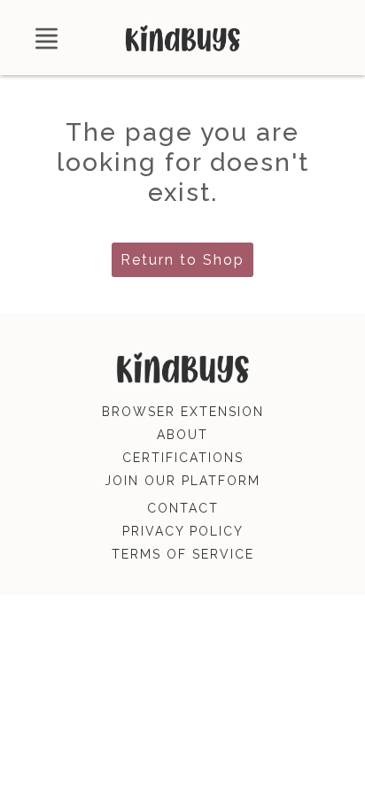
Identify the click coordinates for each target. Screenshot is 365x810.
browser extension (183, 412)
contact (183, 508)
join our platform (182, 481)
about (182, 435)
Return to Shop (182, 259)
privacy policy (183, 531)
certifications (183, 458)
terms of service (183, 554)
